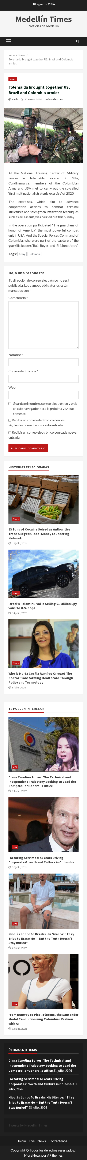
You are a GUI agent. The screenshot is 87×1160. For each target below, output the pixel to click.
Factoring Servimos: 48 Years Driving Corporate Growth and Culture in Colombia (43, 824)
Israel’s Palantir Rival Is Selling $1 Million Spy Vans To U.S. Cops (43, 574)
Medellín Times (43, 19)
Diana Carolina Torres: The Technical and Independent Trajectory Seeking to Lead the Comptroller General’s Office (43, 744)
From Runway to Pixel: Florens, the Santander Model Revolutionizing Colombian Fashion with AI (43, 981)
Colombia (35, 254)
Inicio (22, 1141)
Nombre (15, 355)
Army (22, 254)
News (12, 79)
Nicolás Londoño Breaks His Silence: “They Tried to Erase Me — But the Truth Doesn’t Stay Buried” (43, 901)
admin (14, 99)
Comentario (18, 298)
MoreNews (32, 1155)
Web (12, 387)
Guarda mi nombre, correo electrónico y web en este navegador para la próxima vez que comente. (45, 408)
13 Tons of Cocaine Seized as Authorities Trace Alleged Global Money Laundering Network (43, 499)
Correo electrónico (23, 371)
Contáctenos (58, 1141)
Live (15, 766)
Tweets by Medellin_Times (28, 1125)
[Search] (77, 41)
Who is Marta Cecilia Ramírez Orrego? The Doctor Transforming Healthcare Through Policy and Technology (43, 643)
